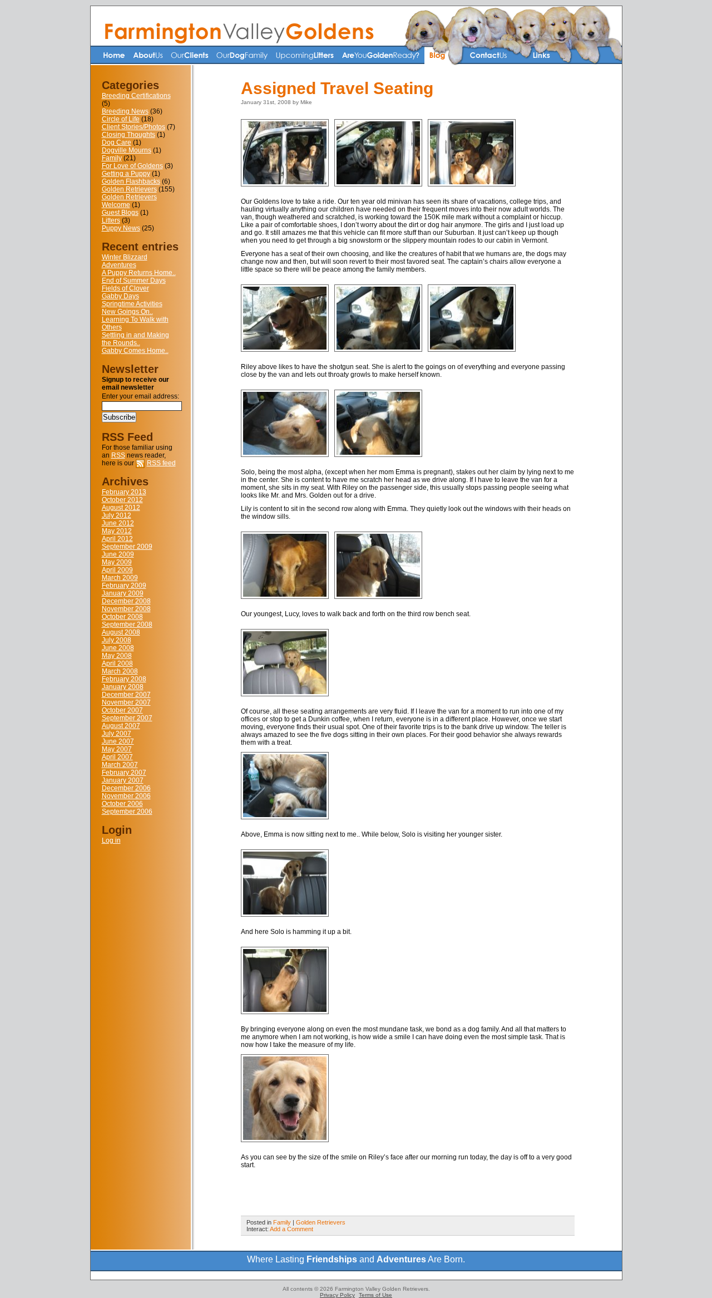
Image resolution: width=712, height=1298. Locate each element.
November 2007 (126, 702)
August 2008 (121, 632)
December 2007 (126, 695)
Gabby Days (120, 296)
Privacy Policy (337, 1295)
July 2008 (116, 640)
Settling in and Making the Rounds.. (135, 339)
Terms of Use (375, 1295)
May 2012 (117, 531)
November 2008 (126, 609)
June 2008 (118, 648)
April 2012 (117, 539)
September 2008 (127, 624)
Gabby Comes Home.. (135, 351)
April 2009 (117, 570)
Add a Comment (291, 1229)
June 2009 (118, 554)
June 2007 (118, 741)
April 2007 (117, 757)
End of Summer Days (134, 280)
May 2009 (117, 562)
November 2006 (126, 796)
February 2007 (124, 772)
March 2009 (120, 578)
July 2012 (116, 515)
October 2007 (122, 710)
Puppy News (121, 228)
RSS (118, 455)
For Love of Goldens (132, 166)
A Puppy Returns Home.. (139, 273)
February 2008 (124, 679)
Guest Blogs (120, 213)
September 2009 (127, 546)
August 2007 (121, 726)
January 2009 (123, 593)
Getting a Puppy (126, 174)
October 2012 (122, 500)
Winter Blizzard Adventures (124, 261)
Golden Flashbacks (131, 181)
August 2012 (121, 508)
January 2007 (123, 780)
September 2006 (127, 811)
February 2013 (124, 492)
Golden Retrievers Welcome (129, 201)
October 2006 (122, 804)
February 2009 (124, 585)
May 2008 (117, 656)
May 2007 (117, 749)
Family (112, 158)
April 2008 (117, 663)
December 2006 (126, 788)
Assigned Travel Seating (337, 88)
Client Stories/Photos (133, 127)
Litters (111, 220)
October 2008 (122, 617)
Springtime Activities (132, 304)
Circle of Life (121, 119)
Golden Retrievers (129, 189)
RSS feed (161, 463)
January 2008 (123, 687)
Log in (111, 840)
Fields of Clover (125, 288)
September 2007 (127, 718)
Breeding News (125, 111)
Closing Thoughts (128, 135)
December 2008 (126, 601)
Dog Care (116, 142)
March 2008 (120, 671)
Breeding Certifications (136, 96)
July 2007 (116, 734)
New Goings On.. (127, 312)
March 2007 (120, 765)
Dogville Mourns (126, 150)
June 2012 (118, 523)
